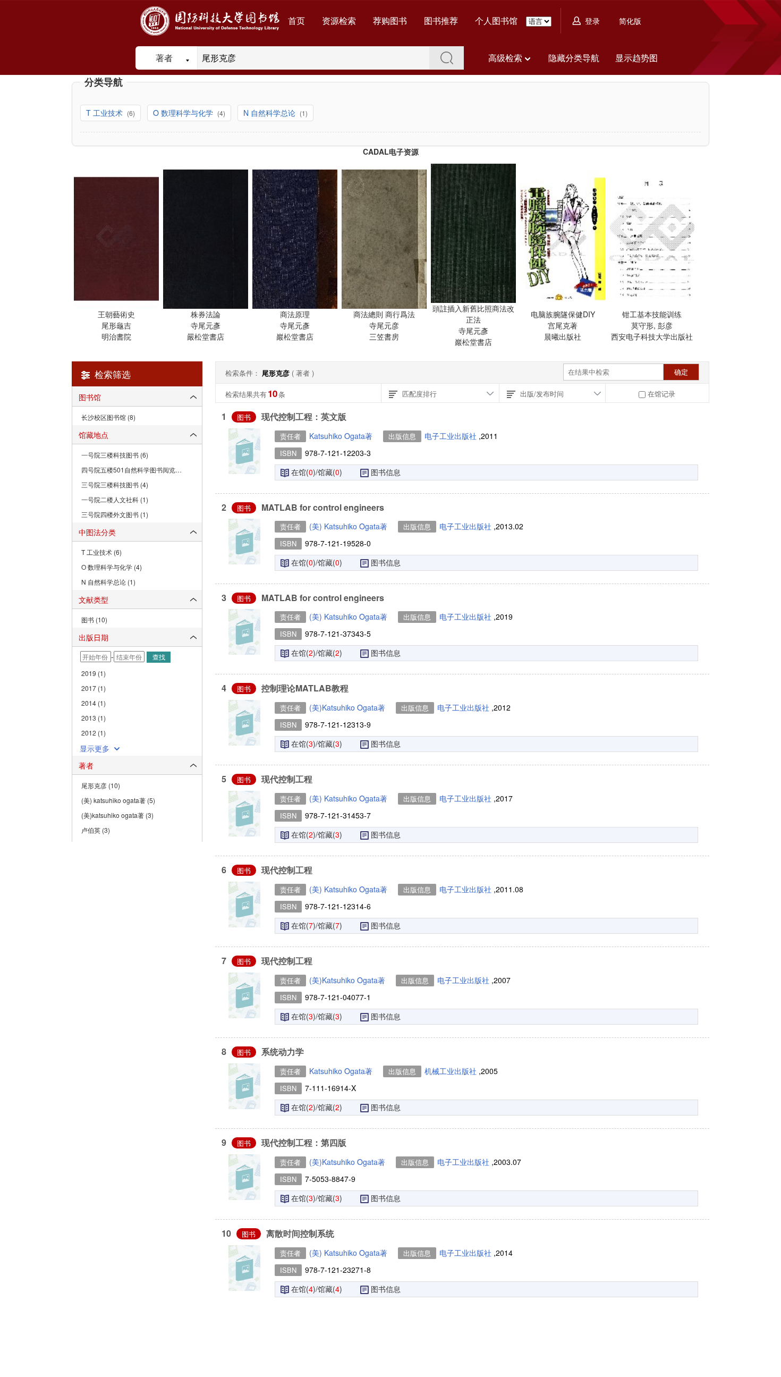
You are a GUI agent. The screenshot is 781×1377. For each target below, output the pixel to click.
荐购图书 (390, 20)
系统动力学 (282, 1051)
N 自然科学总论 (270, 112)
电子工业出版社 (452, 435)
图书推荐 (441, 20)
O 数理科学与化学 (184, 112)
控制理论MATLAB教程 (305, 688)
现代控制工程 (286, 779)
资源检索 (339, 20)
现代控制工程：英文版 (303, 416)
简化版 (630, 20)
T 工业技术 (105, 112)
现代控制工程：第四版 (303, 1142)
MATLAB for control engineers (322, 507)
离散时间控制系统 (300, 1233)
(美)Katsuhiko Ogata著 (347, 707)
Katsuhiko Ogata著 (340, 435)
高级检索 (505, 58)
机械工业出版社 (452, 1071)
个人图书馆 (496, 20)
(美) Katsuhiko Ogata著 (348, 526)
